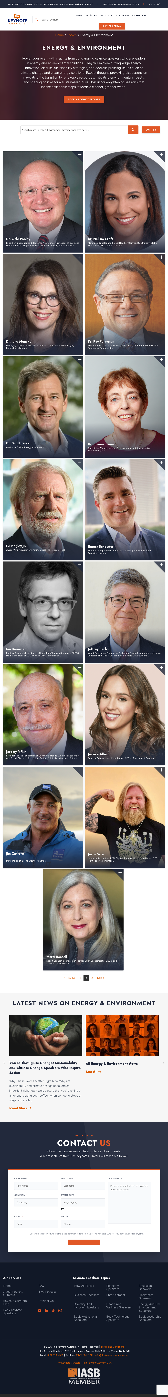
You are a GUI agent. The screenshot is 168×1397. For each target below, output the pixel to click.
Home (59, 35)
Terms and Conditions (112, 1346)
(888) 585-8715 (86, 4)
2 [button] (85, 1114)
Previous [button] (4, 1062)
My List (154, 4)
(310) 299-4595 (55, 1355)
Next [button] (163, 1062)
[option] (46, 1058)
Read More (18, 1099)
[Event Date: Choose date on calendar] (62, 1209)
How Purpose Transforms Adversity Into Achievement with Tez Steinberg (118, 1065)
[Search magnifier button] (36, 19)
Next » (100, 977)
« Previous (69, 977)
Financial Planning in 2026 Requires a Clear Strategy (45, 1065)
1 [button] (83, 1114)
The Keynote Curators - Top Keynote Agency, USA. (84, 1362)
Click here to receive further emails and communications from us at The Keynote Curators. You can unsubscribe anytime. (87, 1234)
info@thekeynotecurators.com (121, 4)
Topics (72, 35)
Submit (84, 1242)
